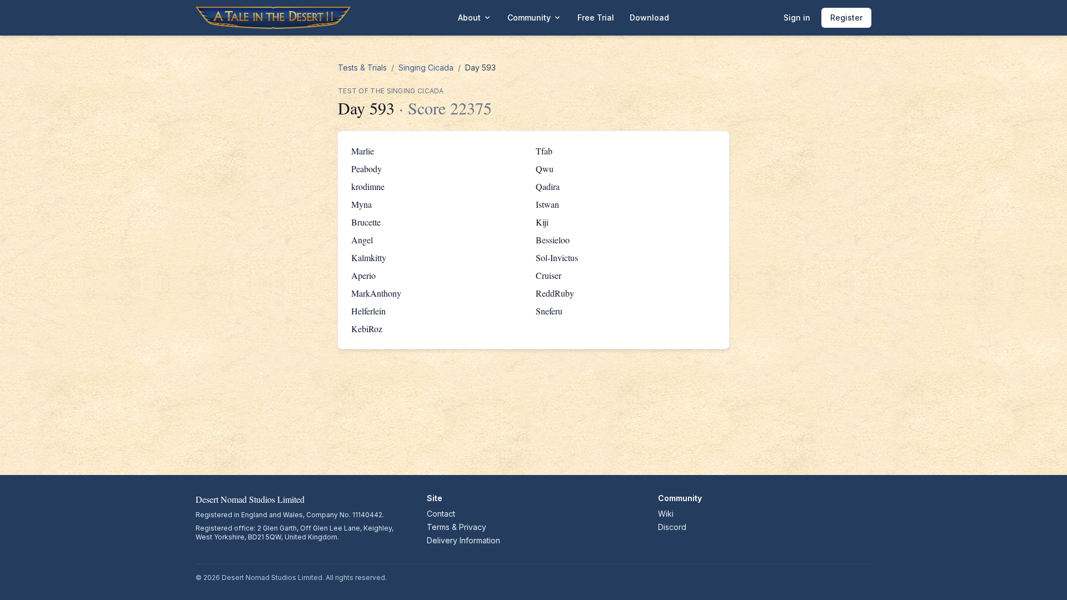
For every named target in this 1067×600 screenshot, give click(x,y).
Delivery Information (463, 540)
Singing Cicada (425, 67)
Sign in (797, 17)
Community (534, 17)
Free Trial (595, 17)
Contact (441, 513)
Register (846, 17)
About (475, 17)
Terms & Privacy (456, 527)
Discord (672, 527)
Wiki (666, 513)
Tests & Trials (362, 67)
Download (649, 17)
